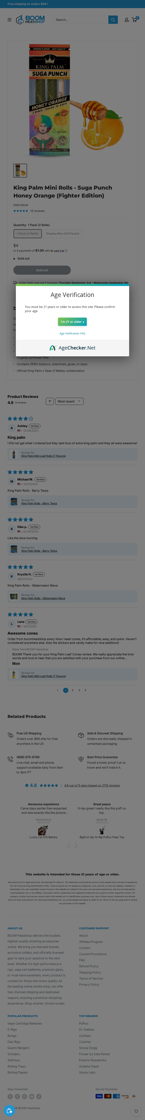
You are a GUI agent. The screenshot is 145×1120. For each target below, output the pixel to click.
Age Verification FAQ (72, 333)
